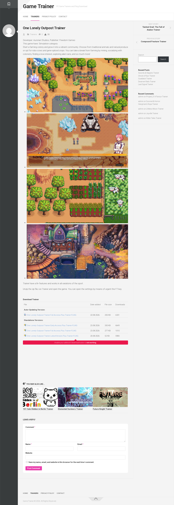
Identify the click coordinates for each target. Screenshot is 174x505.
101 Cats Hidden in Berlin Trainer (38, 409)
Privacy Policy (49, 17)
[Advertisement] (75, 363)
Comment (30, 427)
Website (28, 453)
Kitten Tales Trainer (153, 118)
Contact (63, 17)
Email (80, 444)
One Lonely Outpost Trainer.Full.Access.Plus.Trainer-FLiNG (51, 315)
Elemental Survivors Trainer (70, 409)
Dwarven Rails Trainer (147, 82)
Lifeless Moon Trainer (155, 109)
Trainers (35, 17)
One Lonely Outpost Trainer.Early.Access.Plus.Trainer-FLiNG (52, 325)
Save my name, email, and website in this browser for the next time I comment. (61, 462)
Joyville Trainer (152, 113)
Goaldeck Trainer (145, 79)
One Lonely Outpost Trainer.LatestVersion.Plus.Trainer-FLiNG (52, 336)
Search (141, 55)
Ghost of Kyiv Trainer (146, 76)
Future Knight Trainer (102, 409)
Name (28, 444)
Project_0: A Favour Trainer (157, 97)
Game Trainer (38, 6)
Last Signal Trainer (145, 84)
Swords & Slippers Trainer (148, 73)
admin (140, 97)
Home (25, 17)
